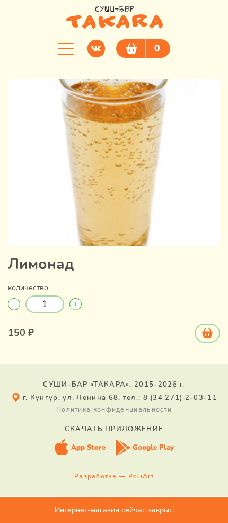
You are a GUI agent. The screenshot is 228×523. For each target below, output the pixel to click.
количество (28, 288)
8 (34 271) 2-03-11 (180, 398)
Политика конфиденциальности (114, 409)
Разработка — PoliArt (114, 476)
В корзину (207, 333)
